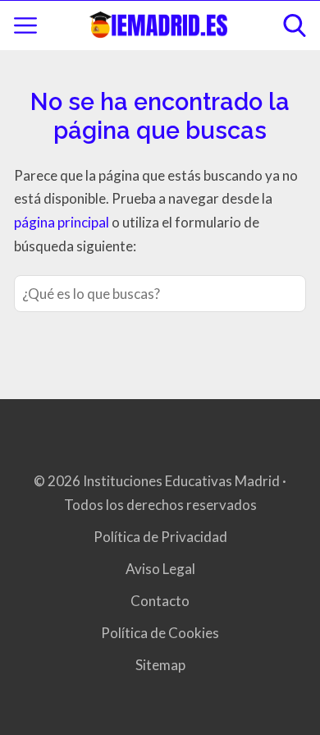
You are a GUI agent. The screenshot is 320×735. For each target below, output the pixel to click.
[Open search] (294, 25)
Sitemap (160, 664)
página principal (63, 222)
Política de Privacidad (160, 536)
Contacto (160, 600)
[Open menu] (25, 25)
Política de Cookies (160, 632)
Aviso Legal (160, 568)
